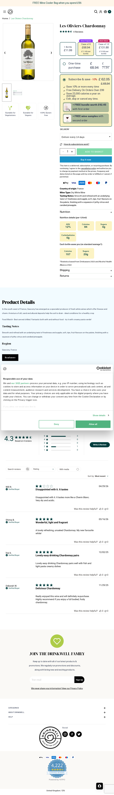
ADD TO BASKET (94, 152)
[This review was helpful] (100, 509)
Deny (56, 424)
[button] (61, 436)
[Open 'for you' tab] (99, 786)
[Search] (96, 11)
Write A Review (99, 445)
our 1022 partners (20, 383)
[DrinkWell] (10, 11)
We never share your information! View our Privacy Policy (57, 689)
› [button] (51, 53)
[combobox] (44, 469)
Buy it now (86, 160)
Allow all (93, 424)
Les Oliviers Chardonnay (22, 19)
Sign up (79, 679)
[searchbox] (15, 469)
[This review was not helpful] (105, 509)
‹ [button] (5, 53)
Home (5, 19)
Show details (99, 415)
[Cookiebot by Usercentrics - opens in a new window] (98, 369)
